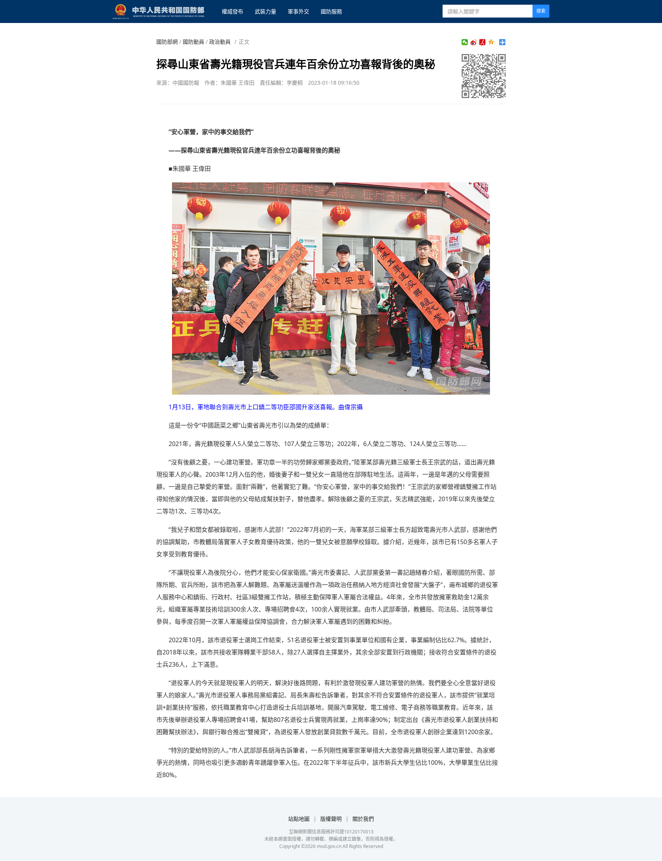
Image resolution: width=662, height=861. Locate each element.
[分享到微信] (465, 42)
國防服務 (331, 11)
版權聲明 (331, 818)
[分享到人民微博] (482, 42)
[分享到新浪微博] (473, 42)
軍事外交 (298, 11)
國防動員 (193, 41)
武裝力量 (265, 11)
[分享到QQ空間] (491, 42)
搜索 (541, 11)
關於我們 (363, 818)
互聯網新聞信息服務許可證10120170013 (331, 831)
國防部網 (167, 41)
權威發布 (232, 11)
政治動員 (220, 41)
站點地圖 (299, 818)
